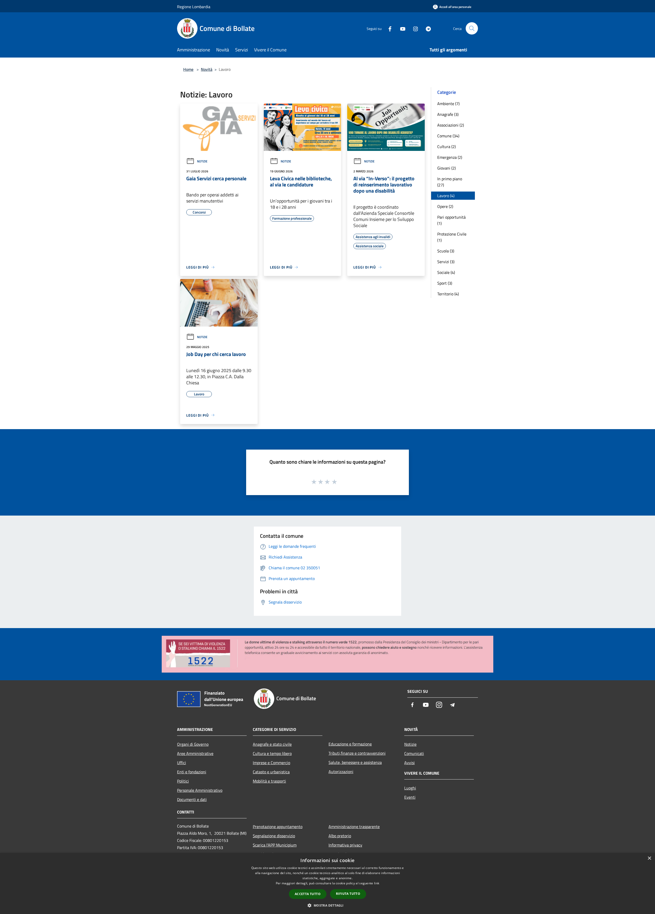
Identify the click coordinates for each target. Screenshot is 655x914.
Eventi (410, 797)
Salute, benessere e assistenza (355, 762)
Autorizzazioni (341, 771)
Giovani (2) (446, 168)
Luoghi (410, 788)
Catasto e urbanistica (271, 772)
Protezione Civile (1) (451, 237)
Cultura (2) (446, 146)
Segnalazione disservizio (274, 836)
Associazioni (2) (450, 125)
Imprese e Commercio (271, 763)
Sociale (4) (446, 272)
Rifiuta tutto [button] (348, 893)
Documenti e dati (192, 799)
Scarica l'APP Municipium (275, 845)
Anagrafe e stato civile (272, 744)
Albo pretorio (340, 836)
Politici (183, 781)
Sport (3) (444, 283)
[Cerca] (472, 28)
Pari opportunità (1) (451, 220)
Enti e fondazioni (191, 772)
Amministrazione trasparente (354, 826)
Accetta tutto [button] (308, 894)
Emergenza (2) (449, 157)
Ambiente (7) (448, 104)
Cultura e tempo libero (272, 753)
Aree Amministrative (195, 753)
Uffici (181, 763)
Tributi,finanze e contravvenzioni (357, 753)
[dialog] (327, 883)
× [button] (649, 858)
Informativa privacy (345, 845)
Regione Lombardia (193, 7)
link (376, 883)
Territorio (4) (448, 294)
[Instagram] (413, 28)
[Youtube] (401, 28)
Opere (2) (445, 206)
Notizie (202, 161)
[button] (327, 905)
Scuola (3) (445, 251)
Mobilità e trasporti (269, 781)
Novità (206, 69)
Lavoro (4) (445, 196)
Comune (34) (448, 136)
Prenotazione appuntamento (277, 826)
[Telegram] (426, 28)
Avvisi (409, 763)
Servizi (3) (445, 262)
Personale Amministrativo (199, 790)
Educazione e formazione (350, 744)
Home (188, 69)
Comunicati (414, 753)
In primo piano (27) (449, 182)
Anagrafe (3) (447, 114)
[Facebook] (388, 28)
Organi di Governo (193, 744)
